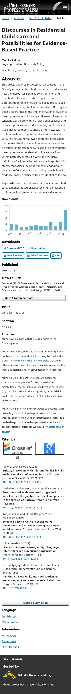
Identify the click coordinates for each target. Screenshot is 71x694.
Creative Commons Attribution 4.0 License (26, 360)
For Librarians (10, 647)
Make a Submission (35, 602)
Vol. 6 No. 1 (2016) (40, 18)
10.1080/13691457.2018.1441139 (22, 537)
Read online (38, 248)
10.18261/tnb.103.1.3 (15, 588)
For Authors (9, 641)
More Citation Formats (19, 298)
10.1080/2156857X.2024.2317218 (22, 507)
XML (57, 255)
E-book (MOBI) (39, 255)
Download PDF (15, 248)
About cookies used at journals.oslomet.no (28, 684)
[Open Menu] (64, 7)
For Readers (9, 635)
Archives (19, 18)
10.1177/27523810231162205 (20, 558)
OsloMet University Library (35, 675)
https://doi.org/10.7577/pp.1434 (28, 70)
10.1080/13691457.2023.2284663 (22, 482)
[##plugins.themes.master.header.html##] (36, 7)
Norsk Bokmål (10, 622)
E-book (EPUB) (14, 255)
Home (5, 18)
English (6, 616)
